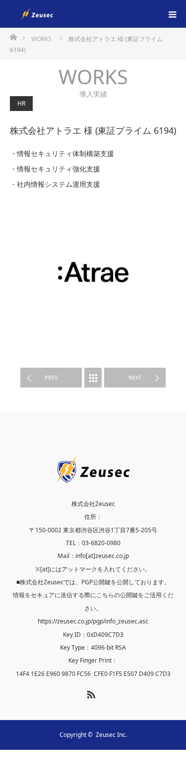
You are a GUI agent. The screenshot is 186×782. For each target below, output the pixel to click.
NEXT (134, 377)
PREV (51, 377)
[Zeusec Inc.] (66, 14)
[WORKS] (93, 378)
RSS (89, 692)
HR (21, 103)
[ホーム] (13, 36)
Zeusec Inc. (111, 734)
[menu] (172, 14)
